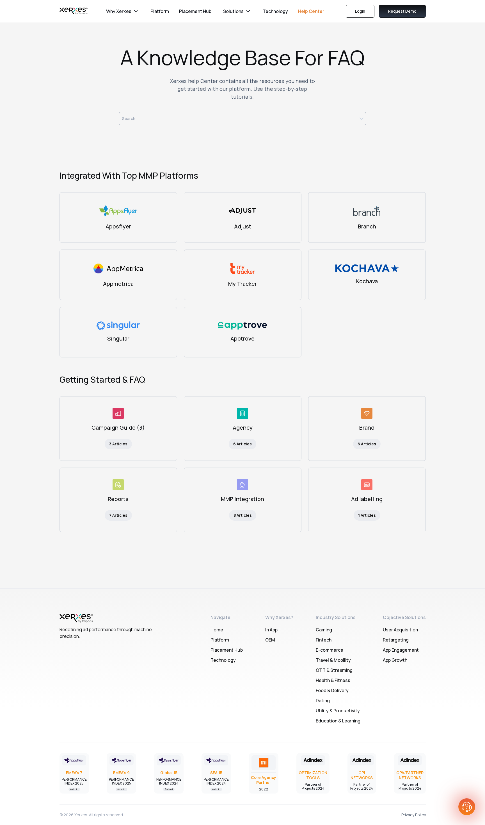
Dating (323, 700)
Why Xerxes (118, 11)
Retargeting (396, 640)
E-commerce (329, 650)
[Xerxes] (74, 11)
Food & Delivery (332, 690)
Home (217, 630)
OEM (270, 640)
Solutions (233, 11)
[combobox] (242, 118)
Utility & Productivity (338, 711)
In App (271, 630)
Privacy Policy (413, 814)
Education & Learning (338, 721)
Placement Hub (195, 11)
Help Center (311, 11)
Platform (159, 11)
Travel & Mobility (333, 660)
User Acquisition (400, 630)
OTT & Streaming (334, 670)
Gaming (324, 630)
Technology (275, 11)
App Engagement (401, 650)
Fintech (323, 640)
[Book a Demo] (466, 806)
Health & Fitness (333, 680)
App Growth (395, 660)
